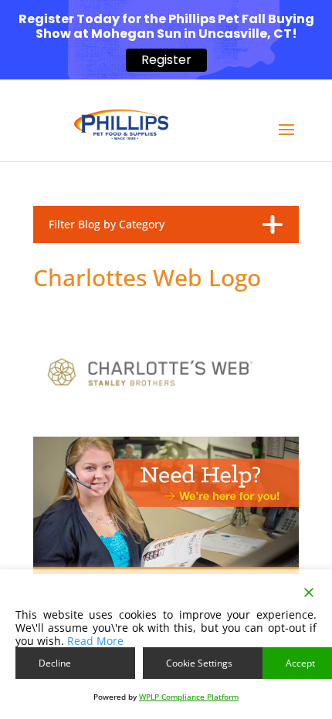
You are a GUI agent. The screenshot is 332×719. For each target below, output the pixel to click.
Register (166, 60)
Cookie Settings (199, 663)
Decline (55, 663)
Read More (95, 640)
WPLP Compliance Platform (189, 696)
